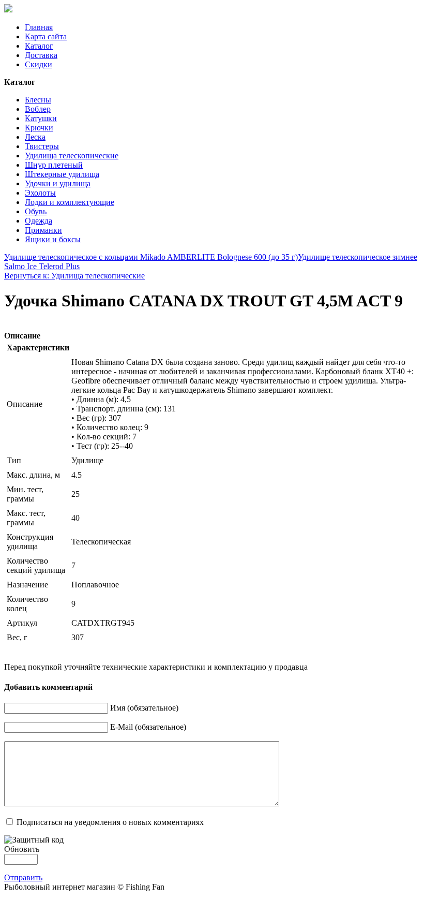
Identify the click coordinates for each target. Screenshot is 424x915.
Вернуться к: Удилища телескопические (74, 275)
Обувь (36, 211)
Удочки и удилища (57, 183)
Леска (35, 136)
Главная (39, 27)
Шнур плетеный (54, 164)
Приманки (43, 230)
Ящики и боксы (53, 239)
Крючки (39, 127)
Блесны (38, 99)
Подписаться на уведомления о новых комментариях (110, 822)
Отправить (23, 877)
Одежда (38, 220)
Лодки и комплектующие (69, 202)
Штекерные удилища (62, 174)
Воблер (38, 109)
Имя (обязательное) (144, 707)
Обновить (21, 849)
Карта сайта (46, 36)
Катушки (41, 118)
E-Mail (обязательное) (148, 726)
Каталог (39, 45)
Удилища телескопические (71, 155)
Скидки (38, 64)
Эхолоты (40, 192)
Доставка (41, 55)
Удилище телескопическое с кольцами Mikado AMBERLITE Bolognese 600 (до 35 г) (151, 257)
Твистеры (42, 146)
